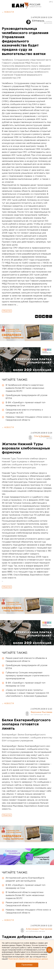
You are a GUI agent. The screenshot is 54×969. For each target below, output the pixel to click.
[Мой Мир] (47, 316)
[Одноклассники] (40, 316)
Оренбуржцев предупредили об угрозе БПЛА (26, 396)
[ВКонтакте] (36, 316)
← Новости (8, 12)
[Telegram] (43, 316)
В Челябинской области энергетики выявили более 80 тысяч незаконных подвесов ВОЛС (25, 388)
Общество (7, 311)
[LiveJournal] (50, 316)
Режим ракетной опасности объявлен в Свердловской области (26, 659)
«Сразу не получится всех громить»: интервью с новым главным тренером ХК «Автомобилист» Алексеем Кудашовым (27, 693)
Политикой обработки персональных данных (28, 959)
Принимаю (27, 965)
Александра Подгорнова (39, 929)
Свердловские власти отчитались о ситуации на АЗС (24, 411)
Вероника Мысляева (41, 712)
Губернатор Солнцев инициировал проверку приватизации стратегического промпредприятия (27, 676)
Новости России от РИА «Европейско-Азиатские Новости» (20, 5)
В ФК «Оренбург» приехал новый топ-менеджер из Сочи (26, 404)
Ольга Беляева (41, 436)
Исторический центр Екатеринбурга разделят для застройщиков (25, 879)
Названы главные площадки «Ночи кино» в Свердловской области (28, 418)
